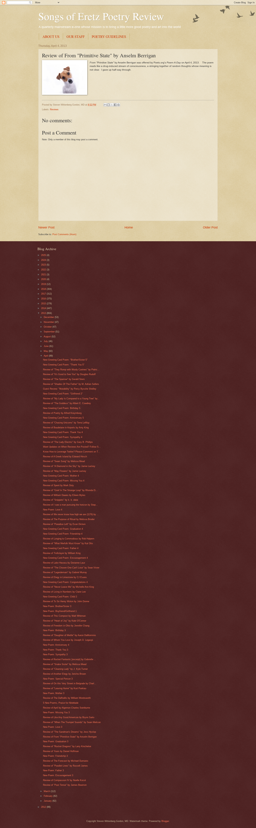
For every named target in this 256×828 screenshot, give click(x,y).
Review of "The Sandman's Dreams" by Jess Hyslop (69, 732)
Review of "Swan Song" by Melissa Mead (64, 461)
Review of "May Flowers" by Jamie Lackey (64, 471)
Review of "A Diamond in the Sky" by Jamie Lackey (69, 466)
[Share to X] (112, 105)
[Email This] (105, 105)
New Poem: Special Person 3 (58, 678)
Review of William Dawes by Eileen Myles (64, 495)
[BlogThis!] (108, 105)
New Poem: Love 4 (52, 509)
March (47, 791)
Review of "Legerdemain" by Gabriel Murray (65, 572)
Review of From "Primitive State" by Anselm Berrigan (70, 736)
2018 (44, 289)
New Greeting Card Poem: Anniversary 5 (63, 417)
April (46, 355)
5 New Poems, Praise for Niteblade (60, 703)
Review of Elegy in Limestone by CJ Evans (65, 577)
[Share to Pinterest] (118, 105)
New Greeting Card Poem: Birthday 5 (61, 408)
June (46, 346)
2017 (44, 293)
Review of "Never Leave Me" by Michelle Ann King (68, 587)
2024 (44, 260)
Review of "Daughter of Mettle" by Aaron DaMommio (69, 635)
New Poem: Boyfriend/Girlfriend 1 (60, 611)
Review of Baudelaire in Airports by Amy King (66, 427)
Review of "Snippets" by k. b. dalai (60, 500)
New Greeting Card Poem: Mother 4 (61, 475)
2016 (44, 298)
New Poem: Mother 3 (53, 693)
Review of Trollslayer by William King (61, 553)
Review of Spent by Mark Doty (58, 485)
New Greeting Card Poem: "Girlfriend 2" (63, 393)
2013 (44, 313)
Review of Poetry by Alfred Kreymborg (62, 413)
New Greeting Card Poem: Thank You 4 (63, 432)
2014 (44, 308)
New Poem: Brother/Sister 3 (57, 606)
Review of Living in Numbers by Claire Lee (64, 591)
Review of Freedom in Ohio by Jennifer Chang (66, 625)
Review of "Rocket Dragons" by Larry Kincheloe (67, 746)
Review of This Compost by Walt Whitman (64, 616)
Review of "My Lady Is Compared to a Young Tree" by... (71, 398)
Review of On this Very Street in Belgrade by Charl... (69, 683)
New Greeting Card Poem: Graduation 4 (63, 529)
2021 (44, 274)
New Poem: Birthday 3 (54, 630)
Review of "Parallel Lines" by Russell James (65, 765)
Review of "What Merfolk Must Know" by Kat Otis (68, 543)
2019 (44, 284)
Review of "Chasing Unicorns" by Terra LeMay (66, 422)
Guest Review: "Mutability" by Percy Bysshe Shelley (69, 388)
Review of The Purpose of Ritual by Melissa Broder (69, 519)
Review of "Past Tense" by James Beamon (65, 785)
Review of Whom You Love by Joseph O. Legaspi (68, 640)
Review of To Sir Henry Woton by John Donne (66, 601)
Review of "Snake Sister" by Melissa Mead (64, 664)
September (49, 331)
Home (129, 227)
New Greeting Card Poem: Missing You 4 (63, 480)
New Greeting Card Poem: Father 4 (60, 548)
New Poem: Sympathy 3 (55, 654)
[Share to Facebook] (115, 105)
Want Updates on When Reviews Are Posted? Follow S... (72, 446)
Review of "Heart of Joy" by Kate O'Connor (64, 620)
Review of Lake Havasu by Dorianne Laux (64, 562)
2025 (44, 255)
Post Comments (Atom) (64, 234)
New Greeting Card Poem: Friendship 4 (62, 533)
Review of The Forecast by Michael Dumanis (65, 761)
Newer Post (46, 227)
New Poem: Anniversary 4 (56, 645)
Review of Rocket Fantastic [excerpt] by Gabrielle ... (69, 659)
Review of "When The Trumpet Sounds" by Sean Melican (72, 722)
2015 (44, 303)
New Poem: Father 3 (53, 770)
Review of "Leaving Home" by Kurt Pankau (64, 688)
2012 (44, 807)
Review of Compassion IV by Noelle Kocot (64, 780)
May (46, 351)
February (48, 796)
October (48, 326)
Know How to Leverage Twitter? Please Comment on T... (71, 451)
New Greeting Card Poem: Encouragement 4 (65, 558)
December (49, 317)
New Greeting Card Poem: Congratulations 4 (65, 582)
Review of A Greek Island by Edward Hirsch (65, 456)
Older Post (210, 227)
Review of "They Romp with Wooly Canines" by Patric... (71, 369)
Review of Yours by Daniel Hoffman (61, 751)
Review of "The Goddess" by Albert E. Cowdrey (67, 403)
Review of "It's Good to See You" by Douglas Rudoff (69, 374)
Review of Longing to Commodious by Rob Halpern (68, 538)
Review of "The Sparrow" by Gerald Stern (64, 379)
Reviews (54, 109)
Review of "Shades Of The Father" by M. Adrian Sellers (71, 384)
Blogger (165, 821)
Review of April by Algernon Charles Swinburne (66, 707)
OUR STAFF (76, 36)
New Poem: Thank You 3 (55, 649)
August (48, 336)
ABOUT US (50, 36)
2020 (44, 279)
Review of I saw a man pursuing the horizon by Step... (70, 504)
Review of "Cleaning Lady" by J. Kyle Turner (65, 669)
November (49, 322)
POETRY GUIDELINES (109, 36)
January (48, 801)
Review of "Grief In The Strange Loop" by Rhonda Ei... (70, 490)
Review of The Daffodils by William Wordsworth (67, 698)
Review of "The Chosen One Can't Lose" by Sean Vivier (71, 567)
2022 (44, 269)
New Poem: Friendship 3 (55, 756)
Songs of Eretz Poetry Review (101, 16)
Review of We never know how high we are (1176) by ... (71, 514)
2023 (44, 264)
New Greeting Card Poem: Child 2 (60, 596)
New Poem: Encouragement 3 (58, 775)
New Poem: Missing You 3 (56, 712)
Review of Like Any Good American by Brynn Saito (68, 717)
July (46, 341)
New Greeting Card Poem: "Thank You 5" (63, 364)
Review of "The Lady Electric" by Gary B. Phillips (68, 442)
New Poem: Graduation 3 (55, 741)
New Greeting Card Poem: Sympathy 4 (62, 437)
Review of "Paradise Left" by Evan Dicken (64, 524)
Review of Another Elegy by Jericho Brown (64, 674)
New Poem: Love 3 (52, 727)
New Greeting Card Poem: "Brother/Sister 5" (65, 359)
